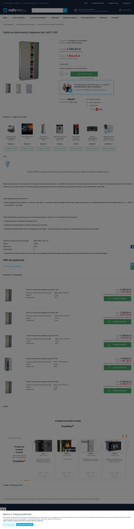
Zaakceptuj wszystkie (25, 524)
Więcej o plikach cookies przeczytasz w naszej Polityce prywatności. (23, 520)
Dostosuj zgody (9, 524)
